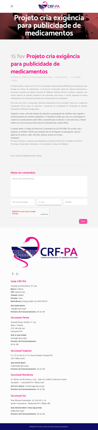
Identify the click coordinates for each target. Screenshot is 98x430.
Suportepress (64, 427)
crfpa (49, 77)
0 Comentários (60, 77)
